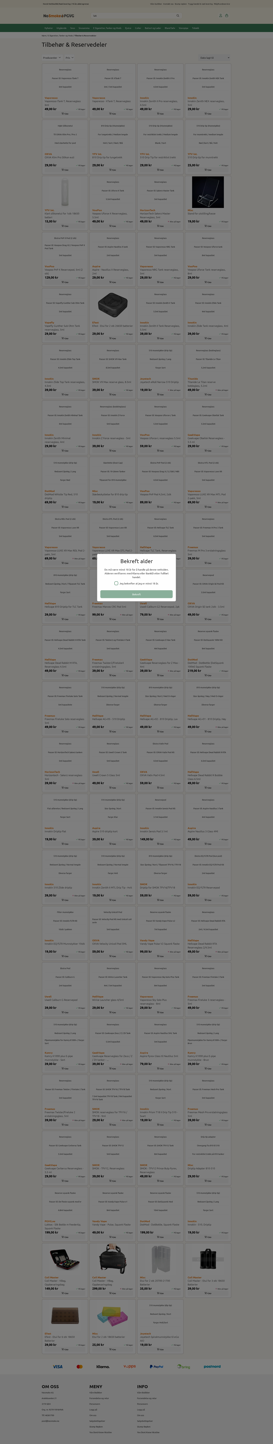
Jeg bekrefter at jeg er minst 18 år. (139, 583)
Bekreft (136, 594)
